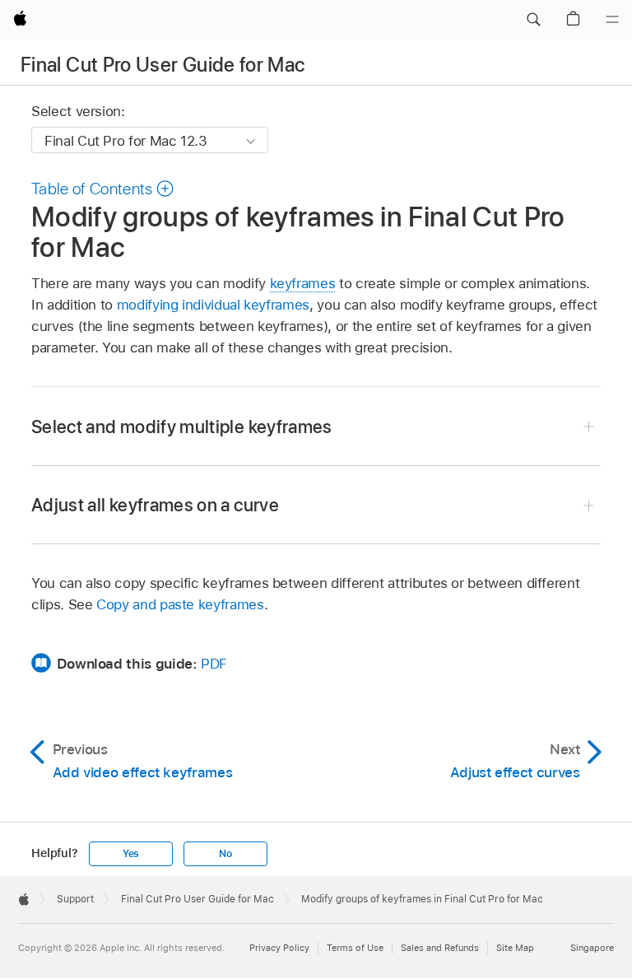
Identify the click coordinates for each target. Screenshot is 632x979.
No (225, 854)
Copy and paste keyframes (179, 604)
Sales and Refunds (440, 947)
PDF (214, 663)
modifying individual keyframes (213, 304)
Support (75, 899)
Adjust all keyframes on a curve (155, 504)
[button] (533, 20)
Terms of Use (355, 947)
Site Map (515, 947)
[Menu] (612, 20)
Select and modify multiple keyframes (181, 426)
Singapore (592, 947)
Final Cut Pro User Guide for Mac (163, 65)
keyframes (303, 283)
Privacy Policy (279, 947)
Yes (131, 854)
